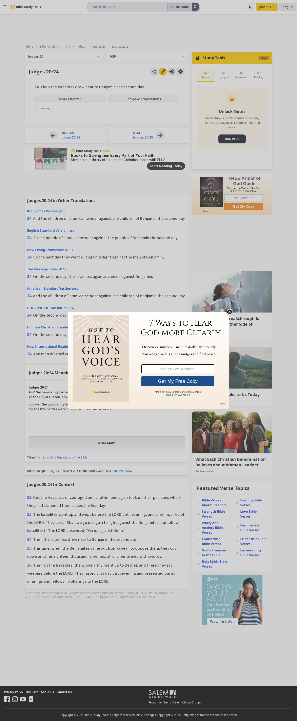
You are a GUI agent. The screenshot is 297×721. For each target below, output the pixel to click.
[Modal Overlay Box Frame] (148, 360)
